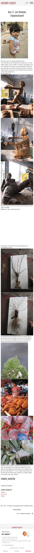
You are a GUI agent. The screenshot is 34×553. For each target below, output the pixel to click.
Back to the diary (17, 509)
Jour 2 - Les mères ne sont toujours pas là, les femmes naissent (18, 506)
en (27, 3)
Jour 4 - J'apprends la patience (23, 513)
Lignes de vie (4, 494)
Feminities (3, 492)
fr (25, 3)
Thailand (3, 496)
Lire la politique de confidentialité (7, 545)
